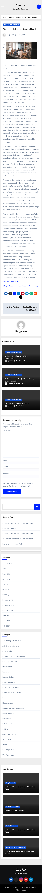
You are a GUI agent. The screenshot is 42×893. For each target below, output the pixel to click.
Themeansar (20, 890)
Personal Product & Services (13, 708)
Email (5, 467)
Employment (7, 667)
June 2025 (6, 574)
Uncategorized (8, 750)
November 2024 (8, 605)
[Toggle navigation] (2, 6)
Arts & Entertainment (10, 646)
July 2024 (6, 626)
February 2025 (7, 595)
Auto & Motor (7, 651)
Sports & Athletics (9, 734)
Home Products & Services (12, 693)
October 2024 (7, 610)
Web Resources (8, 755)
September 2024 (8, 616)
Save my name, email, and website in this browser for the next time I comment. (18, 484)
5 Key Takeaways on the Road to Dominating (20, 286)
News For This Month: (10, 528)
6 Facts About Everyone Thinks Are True (17, 523)
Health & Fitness (8, 682)
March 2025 (6, 590)
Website (6, 474)
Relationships (7, 724)
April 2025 (6, 584)
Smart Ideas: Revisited (19, 29)
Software (6, 729)
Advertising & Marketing (11, 641)
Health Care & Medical (11, 24)
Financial (5, 672)
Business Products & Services (13, 656)
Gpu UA (20, 5)
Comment (7, 431)
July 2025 (6, 569)
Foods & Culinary (8, 677)
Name (5, 460)
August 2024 (7, 621)
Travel (4, 745)
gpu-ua (11, 35)
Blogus (31, 887)
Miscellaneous (7, 703)
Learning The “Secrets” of (12, 544)
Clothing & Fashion (9, 661)
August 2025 (7, 564)
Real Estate (6, 719)
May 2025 (6, 579)
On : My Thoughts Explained (17, 404)
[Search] (37, 506)
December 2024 (8, 600)
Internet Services (8, 698)
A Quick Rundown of (11, 282)
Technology (6, 739)
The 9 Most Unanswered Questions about (17, 539)
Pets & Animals (8, 713)
